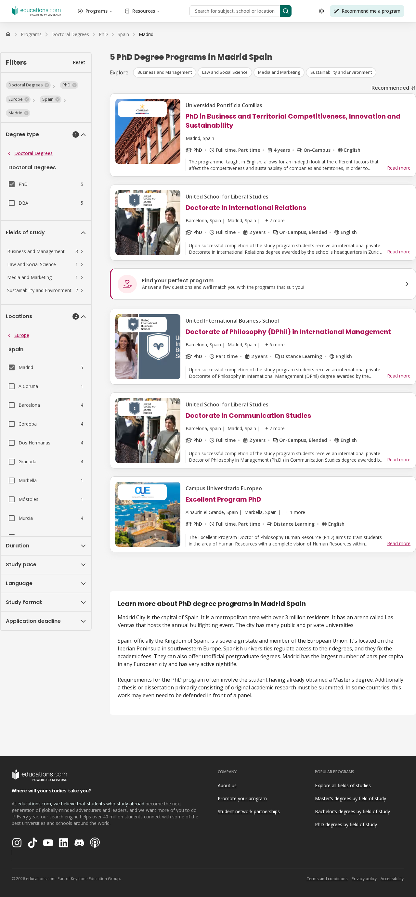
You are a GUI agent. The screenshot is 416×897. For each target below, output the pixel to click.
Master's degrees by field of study (350, 798)
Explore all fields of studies (343, 785)
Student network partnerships (249, 811)
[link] (146, 34)
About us (227, 785)
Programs (96, 11)
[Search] (286, 11)
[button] (28, 85)
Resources (143, 11)
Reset (79, 62)
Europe (21, 335)
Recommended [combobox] (390, 87)
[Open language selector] (321, 11)
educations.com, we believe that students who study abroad (81, 804)
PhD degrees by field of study (346, 824)
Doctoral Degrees (33, 153)
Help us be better (380, 877)
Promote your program (242, 798)
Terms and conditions (327, 878)
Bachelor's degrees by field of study (352, 811)
